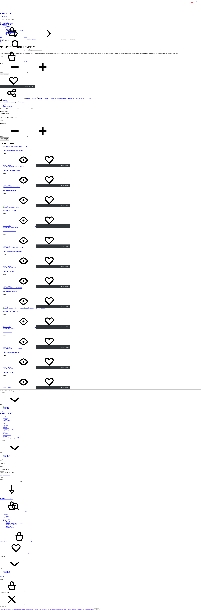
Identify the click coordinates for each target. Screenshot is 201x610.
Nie (98, 609)
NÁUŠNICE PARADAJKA (9, 210)
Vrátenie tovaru (7, 435)
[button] (3, 100)
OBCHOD (6, 428)
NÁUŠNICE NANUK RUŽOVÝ (10, 291)
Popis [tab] (4, 104)
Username (2, 463)
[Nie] (99, 609)
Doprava (5, 419)
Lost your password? (5, 475)
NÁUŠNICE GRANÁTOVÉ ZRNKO (11, 311)
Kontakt (8, 522)
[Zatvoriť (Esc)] (5, 606)
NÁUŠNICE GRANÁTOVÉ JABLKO (12, 170)
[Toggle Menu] (0, 22)
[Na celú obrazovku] (2, 606)
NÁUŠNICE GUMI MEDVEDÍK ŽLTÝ (12, 251)
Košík (4, 423)
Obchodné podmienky (8, 429)
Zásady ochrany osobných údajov (11, 437)
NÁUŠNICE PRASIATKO (9, 231)
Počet (1, 72)
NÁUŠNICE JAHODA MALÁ (10, 190)
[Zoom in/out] (0, 606)
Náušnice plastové (31, 39)
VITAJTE (5, 22)
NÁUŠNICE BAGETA (8, 271)
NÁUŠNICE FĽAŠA (8, 372)
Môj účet (5, 425)
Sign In (2, 576)
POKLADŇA (6, 430)
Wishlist (5, 436)
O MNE (5, 426)
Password (2, 466)
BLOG (5, 416)
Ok (95, 609)
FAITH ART (3, 16)
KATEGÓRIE (6, 421)
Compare (5, 418)
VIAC (4, 432)
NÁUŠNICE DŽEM (7, 332)
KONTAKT (6, 422)
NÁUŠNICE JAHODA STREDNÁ (11, 352)
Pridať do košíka (4, 74)
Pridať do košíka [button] (7, 165)
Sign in (2, 472)
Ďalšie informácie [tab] (7, 106)
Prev (1, 42)
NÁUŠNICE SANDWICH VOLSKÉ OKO (13, 150)
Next (1, 43)
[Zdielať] (3, 606)
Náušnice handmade (10, 102)
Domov (2, 39)
